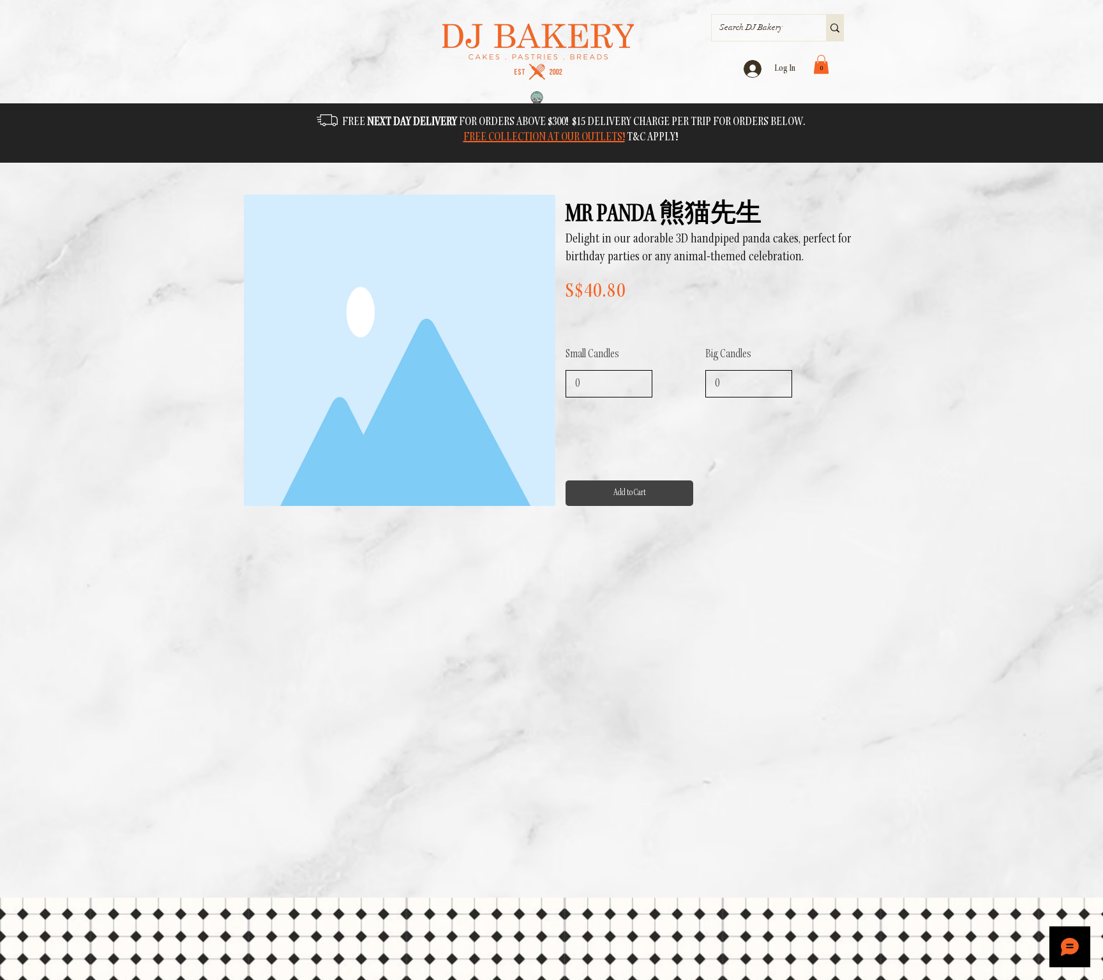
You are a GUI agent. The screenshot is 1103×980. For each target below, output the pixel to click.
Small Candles (592, 354)
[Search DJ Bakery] (834, 28)
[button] (821, 64)
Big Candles (728, 354)
